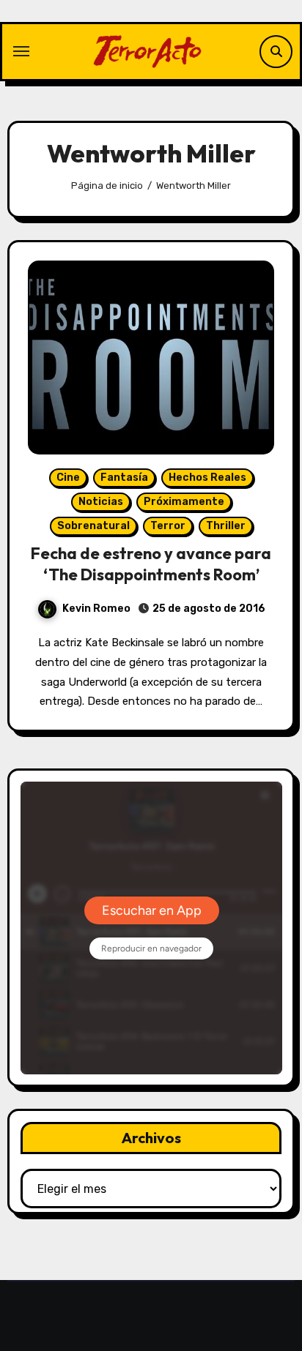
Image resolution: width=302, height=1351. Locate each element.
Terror (167, 526)
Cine (68, 477)
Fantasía (124, 477)
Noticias (100, 501)
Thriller (226, 526)
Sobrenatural (93, 526)
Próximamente (184, 501)
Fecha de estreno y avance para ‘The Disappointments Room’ (151, 564)
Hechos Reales (207, 477)
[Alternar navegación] (21, 51)
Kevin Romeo (96, 608)
